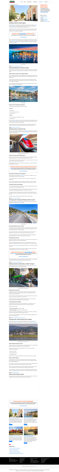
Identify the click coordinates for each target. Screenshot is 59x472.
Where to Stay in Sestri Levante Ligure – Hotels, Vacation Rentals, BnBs (30, 436)
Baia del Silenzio (22, 459)
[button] (31, 2)
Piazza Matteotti (43, 460)
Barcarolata (21, 461)
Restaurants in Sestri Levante (16, 127)
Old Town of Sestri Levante (45, 458)
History (10, 458)
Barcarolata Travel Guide (15, 372)
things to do (45, 20)
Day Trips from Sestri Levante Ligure (15, 448)
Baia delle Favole (22, 460)
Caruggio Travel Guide (33, 460)
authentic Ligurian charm (14, 40)
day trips (14, 120)
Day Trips (21, 462)
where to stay (45, 19)
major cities (35, 265)
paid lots (24, 239)
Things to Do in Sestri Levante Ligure (17, 262)
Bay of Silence (28, 252)
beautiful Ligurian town (33, 322)
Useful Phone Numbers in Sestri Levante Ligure (18, 317)
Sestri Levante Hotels (12, 459)
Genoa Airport (16, 321)
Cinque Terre (22, 175)
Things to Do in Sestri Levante (13, 460)
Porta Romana (43, 461)
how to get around (47, 21)
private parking (16, 245)
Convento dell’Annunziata (34, 462)
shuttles (18, 266)
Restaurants (43, 462)
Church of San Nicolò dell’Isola (34, 461)
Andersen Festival (22, 458)
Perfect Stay (22, 33)
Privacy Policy (35, 466)
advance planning (19, 202)
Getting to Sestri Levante (12, 461)
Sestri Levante (27, 130)
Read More (10, 424)
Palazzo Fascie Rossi (44, 459)
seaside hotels (14, 253)
